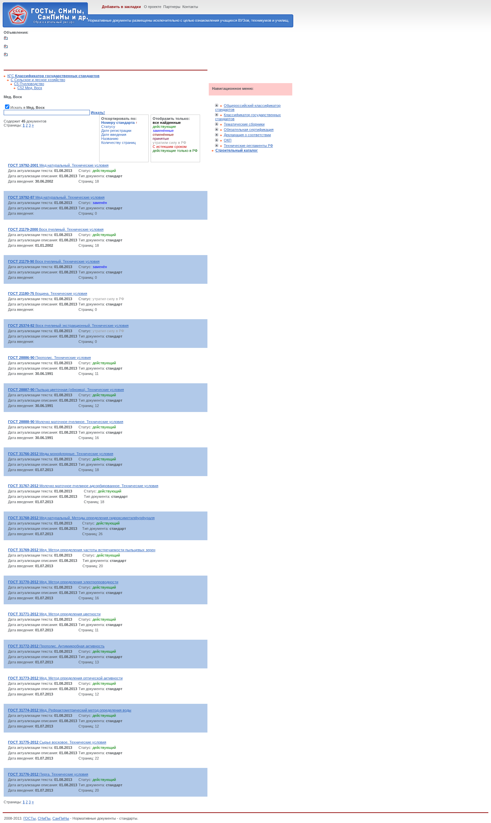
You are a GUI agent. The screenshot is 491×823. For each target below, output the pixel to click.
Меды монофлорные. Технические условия (60, 454)
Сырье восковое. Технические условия (57, 742)
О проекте (152, 7)
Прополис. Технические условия (49, 358)
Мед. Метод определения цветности (54, 614)
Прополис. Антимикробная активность (56, 646)
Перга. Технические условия (48, 774)
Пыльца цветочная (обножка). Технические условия (66, 390)
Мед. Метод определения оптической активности (65, 678)
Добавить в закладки (121, 7)
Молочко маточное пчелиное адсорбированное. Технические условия (83, 486)
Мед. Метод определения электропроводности (63, 582)
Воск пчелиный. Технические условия (56, 229)
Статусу (108, 127)
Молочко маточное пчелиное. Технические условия (65, 422)
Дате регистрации (116, 131)
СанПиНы (60, 818)
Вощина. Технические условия (47, 293)
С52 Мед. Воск (29, 88)
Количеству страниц (118, 143)
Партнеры (171, 7)
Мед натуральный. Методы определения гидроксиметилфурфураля (81, 518)
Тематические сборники (244, 124)
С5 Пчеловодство (29, 84)
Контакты (190, 7)
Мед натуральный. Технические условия (58, 165)
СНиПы (44, 818)
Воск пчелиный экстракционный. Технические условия (68, 326)
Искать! (98, 113)
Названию (109, 139)
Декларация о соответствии (247, 135)
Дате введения (113, 135)
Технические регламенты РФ (248, 146)
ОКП (227, 140)
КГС (53, 76)
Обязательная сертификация (249, 130)
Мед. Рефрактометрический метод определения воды (69, 710)
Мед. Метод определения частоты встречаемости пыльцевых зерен (81, 550)
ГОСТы (29, 818)
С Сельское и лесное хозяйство (38, 80)
